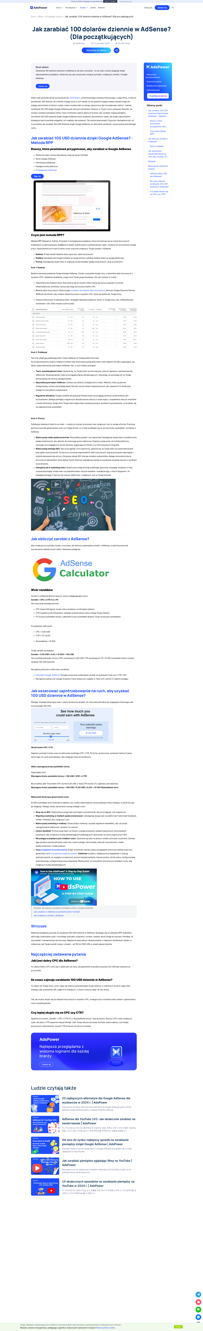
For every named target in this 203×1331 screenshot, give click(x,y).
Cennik (93, 4)
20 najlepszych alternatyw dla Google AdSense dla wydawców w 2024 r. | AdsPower (68, 1096)
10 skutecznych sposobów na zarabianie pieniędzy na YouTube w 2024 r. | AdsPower (68, 1180)
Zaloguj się (148, 8)
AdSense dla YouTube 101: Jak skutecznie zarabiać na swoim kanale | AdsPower (66, 1117)
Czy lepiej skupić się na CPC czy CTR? (159, 192)
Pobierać (101, 4)
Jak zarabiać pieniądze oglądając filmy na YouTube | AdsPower (58, 1159)
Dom (33, 16)
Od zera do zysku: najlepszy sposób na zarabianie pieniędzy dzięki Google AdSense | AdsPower (73, 1138)
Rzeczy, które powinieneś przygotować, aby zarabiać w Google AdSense (158, 124)
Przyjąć (178, 1327)
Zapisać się (162, 8)
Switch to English (110, 1)
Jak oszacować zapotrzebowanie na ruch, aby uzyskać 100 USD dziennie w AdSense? (158, 154)
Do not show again (126, 1)
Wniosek (152, 161)
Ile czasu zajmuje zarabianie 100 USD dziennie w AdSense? (159, 184)
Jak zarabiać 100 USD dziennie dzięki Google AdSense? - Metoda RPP (158, 113)
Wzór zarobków (157, 146)
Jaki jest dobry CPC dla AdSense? (158, 175)
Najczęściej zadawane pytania (158, 167)
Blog (40, 16)
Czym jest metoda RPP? (158, 132)
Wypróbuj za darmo (96, 50)
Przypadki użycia (53, 16)
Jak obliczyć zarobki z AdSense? (158, 140)
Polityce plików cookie (105, 1328)
